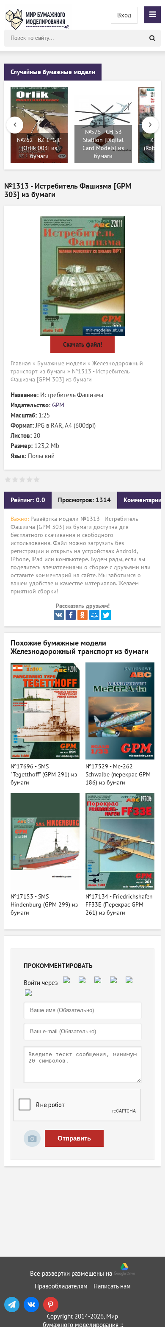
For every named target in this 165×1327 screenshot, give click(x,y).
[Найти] (152, 38)
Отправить (74, 1138)
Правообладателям (61, 1286)
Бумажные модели (61, 363)
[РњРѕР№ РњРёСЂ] (94, 615)
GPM (58, 405)
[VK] (31, 1304)
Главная (21, 363)
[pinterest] (50, 1304)
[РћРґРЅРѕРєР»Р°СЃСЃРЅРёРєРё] (82, 615)
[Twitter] (106, 615)
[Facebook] (71, 615)
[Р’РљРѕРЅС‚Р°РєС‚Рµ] (59, 615)
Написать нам (112, 1286)
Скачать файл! (82, 344)
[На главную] (38, 15)
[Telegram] (11, 1304)
